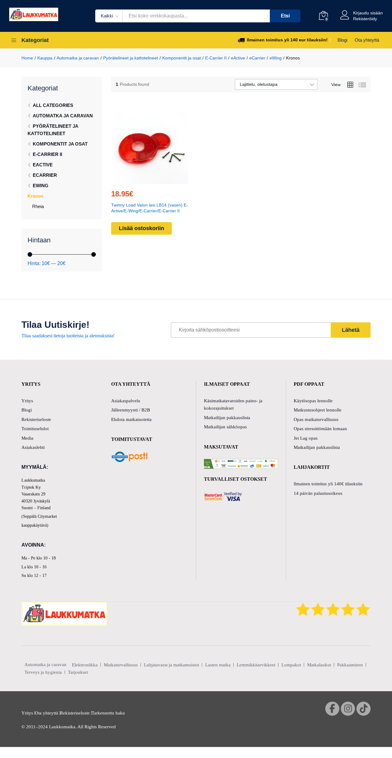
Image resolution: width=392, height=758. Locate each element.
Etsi (285, 15)
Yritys (27, 400)
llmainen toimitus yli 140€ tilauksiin (328, 483)
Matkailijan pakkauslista (227, 417)
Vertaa (165, 180)
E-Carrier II (47, 154)
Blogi (342, 40)
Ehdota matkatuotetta (131, 419)
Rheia (38, 206)
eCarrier (45, 175)
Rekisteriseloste (36, 419)
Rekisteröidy (365, 18)
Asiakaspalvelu (125, 400)
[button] (137, 180)
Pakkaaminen (350, 664)
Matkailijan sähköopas (225, 426)
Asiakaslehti (33, 447)
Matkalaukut (319, 664)
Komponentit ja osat (60, 143)
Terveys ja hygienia (43, 672)
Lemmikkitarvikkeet (256, 664)
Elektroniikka (85, 664)
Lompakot (291, 664)
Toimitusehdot (35, 428)
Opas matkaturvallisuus (316, 419)
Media (27, 438)
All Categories (53, 105)
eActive (43, 164)
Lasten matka (218, 664)
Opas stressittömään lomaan (320, 428)
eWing (40, 185)
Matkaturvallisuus (121, 664)
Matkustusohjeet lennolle (317, 409)
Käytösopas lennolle (313, 400)
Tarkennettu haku (108, 713)
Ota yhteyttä (367, 40)
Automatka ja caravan (63, 115)
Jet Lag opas (306, 438)
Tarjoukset (78, 672)
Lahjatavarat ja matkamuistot (171, 664)
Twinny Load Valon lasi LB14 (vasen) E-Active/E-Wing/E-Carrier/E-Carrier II (149, 208)
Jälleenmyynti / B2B (130, 409)
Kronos (35, 196)
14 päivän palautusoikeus (318, 493)
